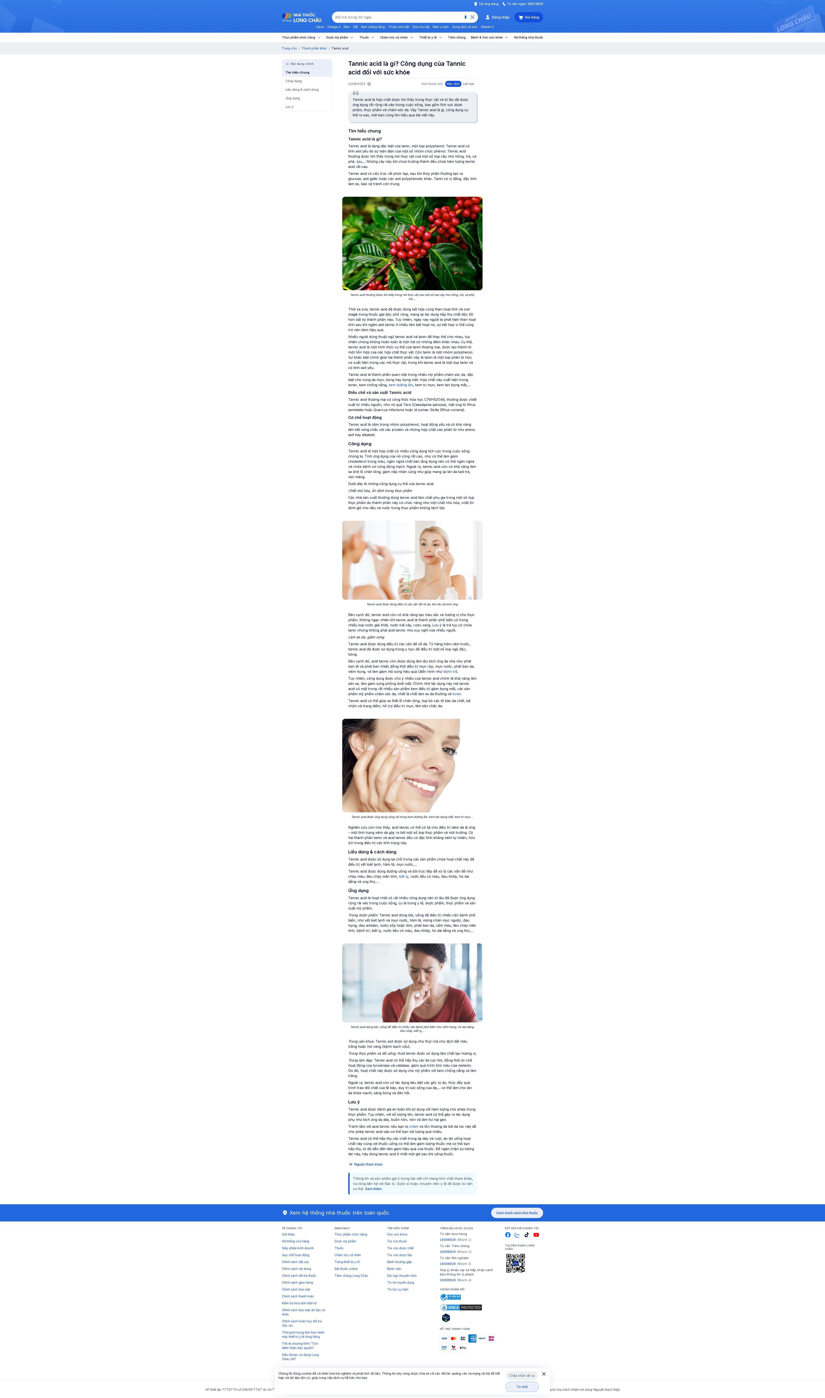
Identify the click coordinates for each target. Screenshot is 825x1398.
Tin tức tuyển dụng (400, 1282)
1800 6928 (535, 4)
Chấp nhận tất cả (522, 1375)
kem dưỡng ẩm (401, 385)
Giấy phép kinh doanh (298, 1248)
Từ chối (522, 1387)
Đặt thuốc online (346, 1268)
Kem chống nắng (373, 27)
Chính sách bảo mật (296, 1289)
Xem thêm (373, 1189)
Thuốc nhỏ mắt (398, 27)
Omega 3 (333, 27)
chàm (413, 1126)
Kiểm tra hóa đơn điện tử (299, 1303)
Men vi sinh (441, 27)
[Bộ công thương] (450, 1297)
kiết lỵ (403, 876)
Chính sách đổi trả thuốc (299, 1275)
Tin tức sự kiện (397, 1289)
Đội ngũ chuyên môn (402, 1275)
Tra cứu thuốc (397, 1241)
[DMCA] (461, 1307)
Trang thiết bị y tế (347, 1262)
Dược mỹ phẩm (345, 1241)
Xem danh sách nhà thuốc (517, 1213)
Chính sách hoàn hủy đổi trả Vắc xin (302, 1323)
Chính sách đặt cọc (295, 1262)
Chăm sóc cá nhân (348, 1255)
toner (456, 694)
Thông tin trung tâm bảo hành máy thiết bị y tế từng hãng (303, 1334)
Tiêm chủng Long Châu (351, 1275)
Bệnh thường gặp (399, 1262)
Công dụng (294, 81)
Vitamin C (487, 27)
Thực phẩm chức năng (351, 1234)
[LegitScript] (461, 1318)
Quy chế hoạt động (295, 1255)
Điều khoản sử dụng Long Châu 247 (300, 1357)
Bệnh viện (394, 1268)
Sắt (355, 27)
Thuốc (339, 1248)
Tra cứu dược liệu (399, 1255)
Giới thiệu (288, 1234)
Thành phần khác (314, 48)
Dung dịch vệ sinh (464, 27)
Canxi (320, 27)
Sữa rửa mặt (420, 27)
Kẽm (347, 27)
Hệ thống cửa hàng (295, 1241)
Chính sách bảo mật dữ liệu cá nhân (303, 1312)
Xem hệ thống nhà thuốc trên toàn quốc (339, 1213)
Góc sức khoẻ (397, 1234)
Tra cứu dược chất (400, 1248)
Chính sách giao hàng (297, 1282)
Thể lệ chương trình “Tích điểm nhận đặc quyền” (300, 1346)
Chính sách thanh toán (298, 1296)
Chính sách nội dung (296, 1268)
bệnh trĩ (449, 671)
